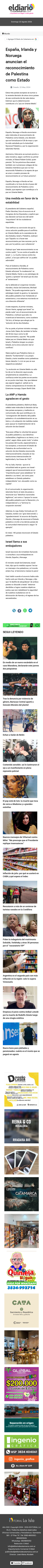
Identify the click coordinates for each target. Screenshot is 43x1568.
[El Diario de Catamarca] (21, 9)
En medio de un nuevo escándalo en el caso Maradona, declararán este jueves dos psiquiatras (21, 665)
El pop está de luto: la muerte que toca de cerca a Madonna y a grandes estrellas (20, 804)
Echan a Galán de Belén (13, 735)
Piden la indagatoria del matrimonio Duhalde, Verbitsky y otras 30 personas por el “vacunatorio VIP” (21, 942)
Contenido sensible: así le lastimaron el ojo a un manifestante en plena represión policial (21, 768)
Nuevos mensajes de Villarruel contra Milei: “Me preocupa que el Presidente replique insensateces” (20, 840)
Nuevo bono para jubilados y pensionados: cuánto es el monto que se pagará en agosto (21, 1051)
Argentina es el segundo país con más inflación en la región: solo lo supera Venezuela (20, 978)
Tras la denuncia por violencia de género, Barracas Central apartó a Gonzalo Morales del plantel (18, 701)
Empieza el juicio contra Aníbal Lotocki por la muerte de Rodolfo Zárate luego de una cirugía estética (21, 1015)
